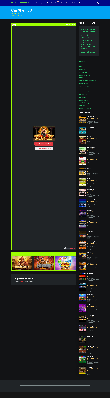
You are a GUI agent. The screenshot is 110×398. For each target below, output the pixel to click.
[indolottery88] (82, 206)
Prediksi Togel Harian (77, 3)
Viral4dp (89, 305)
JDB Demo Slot (83, 72)
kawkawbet (90, 273)
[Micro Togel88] (82, 332)
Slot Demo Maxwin (83, 64)
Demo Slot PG (82, 105)
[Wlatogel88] (82, 196)
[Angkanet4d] (82, 185)
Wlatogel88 (90, 189)
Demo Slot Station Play (85, 108)
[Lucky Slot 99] (82, 290)
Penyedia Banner (65, 3)
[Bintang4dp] (82, 217)
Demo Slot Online (83, 83)
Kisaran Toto (90, 346)
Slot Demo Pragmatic (39, 3)
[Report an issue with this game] (13, 25)
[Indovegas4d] (82, 123)
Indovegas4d (90, 116)
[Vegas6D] (82, 259)
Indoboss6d (90, 315)
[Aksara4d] (82, 237)
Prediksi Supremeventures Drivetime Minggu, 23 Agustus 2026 (88, 35)
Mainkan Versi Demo (44, 148)
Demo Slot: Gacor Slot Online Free (87, 80)
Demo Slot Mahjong (84, 103)
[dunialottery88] (82, 248)
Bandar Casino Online (52, 3)
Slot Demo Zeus (83, 61)
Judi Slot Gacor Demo (84, 86)
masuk (21, 281)
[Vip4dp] (82, 269)
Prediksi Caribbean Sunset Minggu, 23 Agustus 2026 (88, 30)
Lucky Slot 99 (91, 284)
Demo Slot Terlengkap (84, 91)
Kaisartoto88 (91, 147)
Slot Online (81, 78)
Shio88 (89, 137)
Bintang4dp (90, 210)
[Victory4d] (82, 301)
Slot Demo (81, 66)
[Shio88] (82, 143)
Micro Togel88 (91, 326)
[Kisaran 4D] (82, 363)
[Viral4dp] (82, 311)
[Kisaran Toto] (82, 352)
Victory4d (90, 294)
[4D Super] (82, 373)
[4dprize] (82, 174)
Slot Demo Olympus (84, 97)
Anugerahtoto (91, 221)
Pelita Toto (90, 336)
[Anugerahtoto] (82, 227)
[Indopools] (82, 164)
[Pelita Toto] (82, 343)
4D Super (89, 367)
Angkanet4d (90, 179)
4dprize (89, 168)
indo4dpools (90, 127)
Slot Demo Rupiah (83, 100)
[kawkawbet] (82, 280)
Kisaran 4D (90, 356)
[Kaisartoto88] (82, 154)
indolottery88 (91, 200)
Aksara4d (90, 231)
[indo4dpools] (82, 133)
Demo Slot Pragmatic (84, 69)
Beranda (13, 15)
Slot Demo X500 (83, 94)
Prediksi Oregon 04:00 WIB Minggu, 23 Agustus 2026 (88, 51)
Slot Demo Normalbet (84, 89)
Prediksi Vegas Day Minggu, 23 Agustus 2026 (88, 41)
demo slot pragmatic (20, 2)
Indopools (90, 158)
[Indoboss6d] (82, 322)
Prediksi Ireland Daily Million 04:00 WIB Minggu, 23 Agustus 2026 (88, 46)
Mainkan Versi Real (44, 144)
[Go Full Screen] (15, 25)
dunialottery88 (91, 242)
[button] (44, 133)
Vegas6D (89, 252)
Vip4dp (89, 263)
